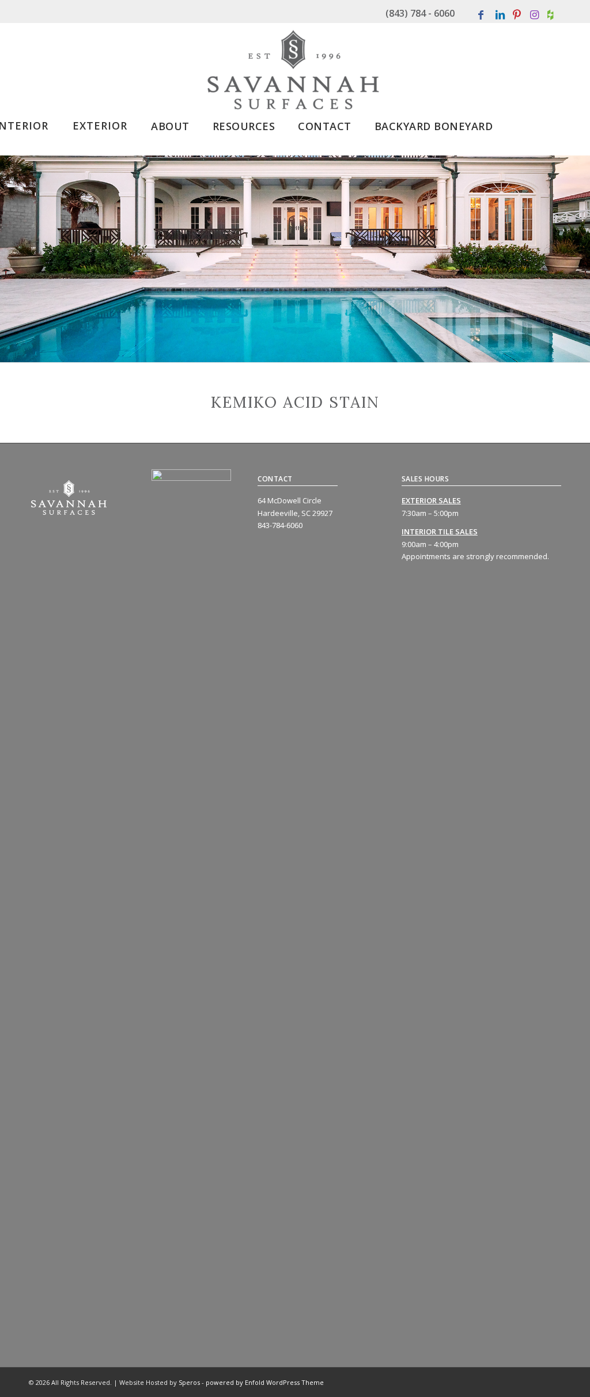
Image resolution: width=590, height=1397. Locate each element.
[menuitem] (99, 122)
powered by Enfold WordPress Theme (265, 1382)
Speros (189, 1382)
